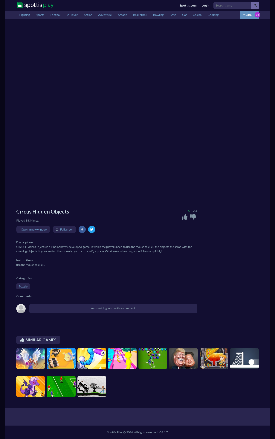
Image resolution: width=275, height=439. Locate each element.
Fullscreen (66, 229)
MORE (247, 14)
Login (205, 5)
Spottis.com (188, 5)
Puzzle (23, 286)
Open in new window (34, 229)
